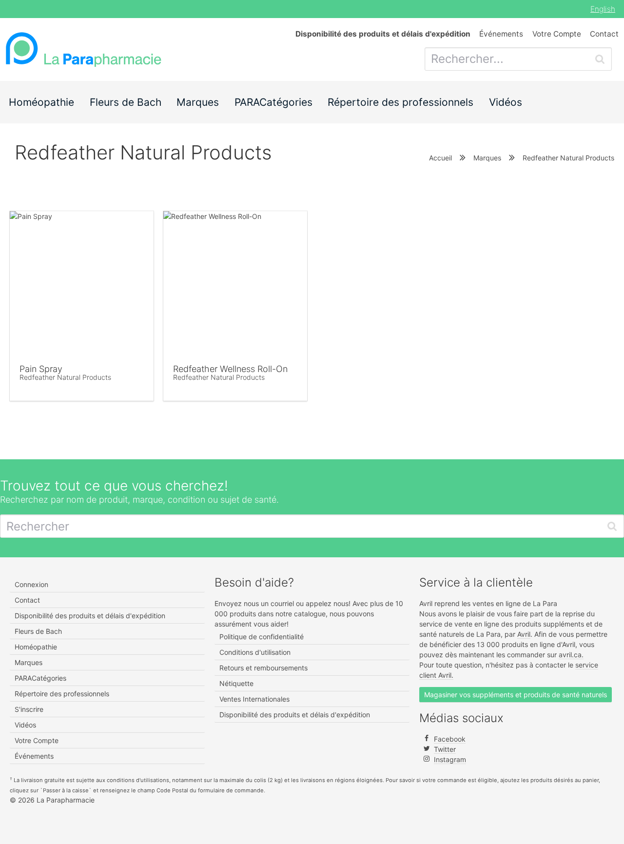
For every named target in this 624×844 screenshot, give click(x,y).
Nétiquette (236, 683)
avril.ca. (571, 654)
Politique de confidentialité (261, 636)
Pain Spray (41, 369)
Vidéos (505, 102)
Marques (197, 102)
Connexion (31, 584)
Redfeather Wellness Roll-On (230, 369)
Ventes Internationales (254, 699)
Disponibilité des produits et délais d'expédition (90, 615)
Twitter (445, 749)
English (602, 9)
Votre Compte (556, 34)
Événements (501, 34)
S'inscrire (29, 709)
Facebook (450, 739)
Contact (604, 34)
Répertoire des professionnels (400, 102)
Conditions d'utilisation (255, 652)
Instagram (450, 759)
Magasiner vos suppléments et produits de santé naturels (515, 694)
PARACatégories (273, 102)
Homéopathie (41, 102)
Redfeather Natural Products (65, 377)
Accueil (440, 158)
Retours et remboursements (263, 668)
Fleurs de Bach (125, 102)
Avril (523, 634)
